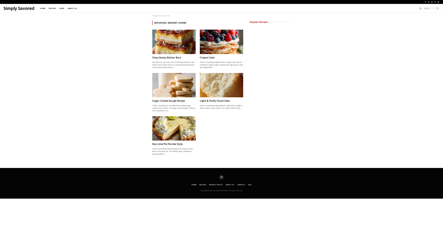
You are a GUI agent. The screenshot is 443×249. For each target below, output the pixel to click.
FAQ (249, 185)
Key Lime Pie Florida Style (167, 144)
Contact (241, 185)
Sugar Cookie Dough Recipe (168, 100)
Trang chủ (155, 16)
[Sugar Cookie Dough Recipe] (174, 85)
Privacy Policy (216, 185)
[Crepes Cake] (221, 42)
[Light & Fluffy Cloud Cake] (221, 85)
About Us (72, 8)
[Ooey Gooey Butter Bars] (174, 42)
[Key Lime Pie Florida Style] (174, 128)
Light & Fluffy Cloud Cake (215, 100)
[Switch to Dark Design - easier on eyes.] (420, 8)
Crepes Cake (207, 57)
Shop (61, 8)
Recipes (52, 8)
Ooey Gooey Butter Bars (166, 57)
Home (42, 8)
